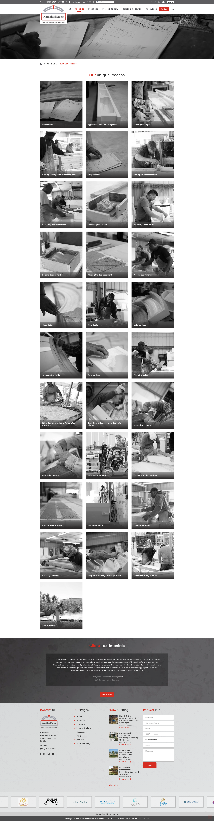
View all (112, 785)
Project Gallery (110, 9)
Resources (151, 9)
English (101, 2)
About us (79, 9)
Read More (107, 694)
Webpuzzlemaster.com (139, 819)
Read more (124, 727)
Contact (164, 9)
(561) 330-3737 (47, 749)
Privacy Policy (83, 743)
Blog (78, 736)
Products (93, 9)
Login (170, 2)
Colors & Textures (131, 9)
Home (69, 9)
